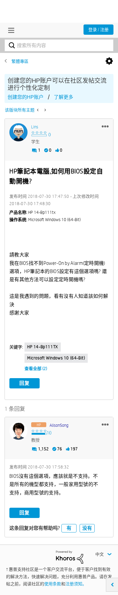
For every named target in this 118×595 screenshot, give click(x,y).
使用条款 (52, 584)
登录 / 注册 (98, 29)
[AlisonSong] (18, 431)
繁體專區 (19, 61)
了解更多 (63, 97)
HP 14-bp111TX (42, 346)
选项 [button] (109, 61)
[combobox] (59, 45)
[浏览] (10, 30)
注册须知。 (76, 584)
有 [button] (69, 528)
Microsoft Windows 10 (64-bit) (56, 358)
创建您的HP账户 (26, 97)
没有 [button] (87, 528)
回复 (24, 383)
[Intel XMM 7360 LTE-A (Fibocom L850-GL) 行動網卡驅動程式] (44, 110)
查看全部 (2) (36, 368)
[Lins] (18, 132)
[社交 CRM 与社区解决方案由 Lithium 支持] (69, 556)
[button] (105, 126)
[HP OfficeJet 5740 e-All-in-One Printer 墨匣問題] (38, 110)
